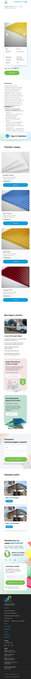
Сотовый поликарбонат (9, 610)
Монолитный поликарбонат (10, 613)
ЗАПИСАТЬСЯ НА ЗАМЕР (15, 582)
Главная (6, 6)
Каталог (11, 6)
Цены (5, 623)
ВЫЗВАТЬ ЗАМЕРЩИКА (15, 459)
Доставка (7, 629)
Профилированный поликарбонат (11, 615)
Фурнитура (6, 620)
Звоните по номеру (18, 552)
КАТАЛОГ (6, 608)
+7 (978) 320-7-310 (18, 2)
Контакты (7, 637)
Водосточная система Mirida (18, 621)
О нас (6, 632)
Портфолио (7, 626)
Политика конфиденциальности (11, 674)
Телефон (6, 640)
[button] (11, 73)
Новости (7, 634)
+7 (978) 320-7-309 (8, 642)
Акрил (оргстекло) (8, 618)
